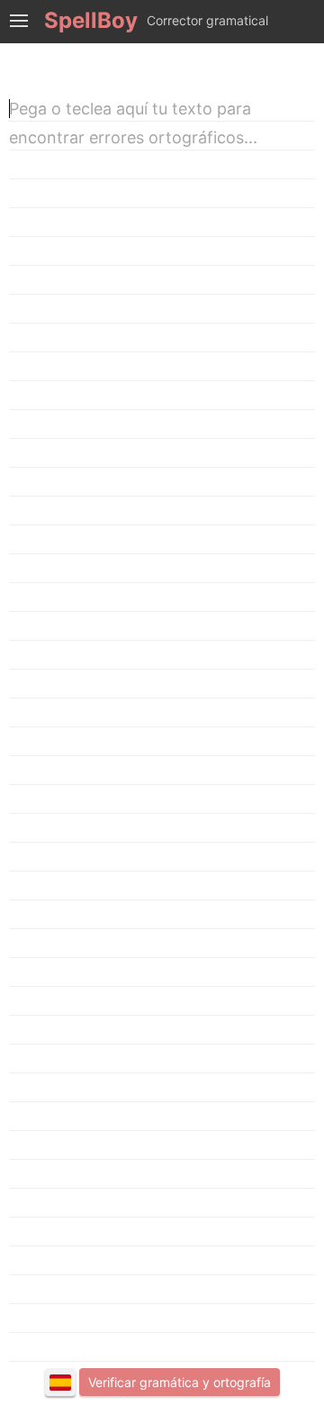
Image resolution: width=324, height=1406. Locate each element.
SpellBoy (91, 20)
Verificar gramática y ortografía (179, 1382)
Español (60, 1383)
